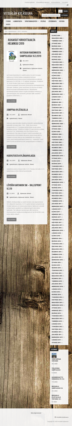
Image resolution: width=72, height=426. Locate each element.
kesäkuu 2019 (56, 163)
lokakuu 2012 (56, 324)
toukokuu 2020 (57, 139)
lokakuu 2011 (56, 340)
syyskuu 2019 (56, 158)
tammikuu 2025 (57, 41)
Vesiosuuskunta (55, 2)
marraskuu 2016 (57, 230)
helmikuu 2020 (56, 147)
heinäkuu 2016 (56, 238)
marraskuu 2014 (57, 286)
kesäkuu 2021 (56, 105)
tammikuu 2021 (57, 118)
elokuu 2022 (56, 75)
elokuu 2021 (56, 99)
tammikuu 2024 (57, 51)
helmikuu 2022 (56, 86)
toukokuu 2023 (57, 62)
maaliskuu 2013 (57, 318)
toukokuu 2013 (57, 316)
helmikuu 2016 (56, 252)
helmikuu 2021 (56, 115)
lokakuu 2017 (56, 209)
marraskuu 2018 (57, 182)
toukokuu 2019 (57, 166)
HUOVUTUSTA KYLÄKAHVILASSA (21, 155)
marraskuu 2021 (57, 94)
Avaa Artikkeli (11, 101)
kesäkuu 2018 (56, 188)
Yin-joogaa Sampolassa (56, 369)
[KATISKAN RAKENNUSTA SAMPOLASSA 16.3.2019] (12, 60)
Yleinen (25, 70)
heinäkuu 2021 (56, 102)
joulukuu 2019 (56, 153)
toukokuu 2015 (57, 270)
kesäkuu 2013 (56, 313)
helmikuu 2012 (56, 332)
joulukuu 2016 (56, 228)
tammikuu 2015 (57, 281)
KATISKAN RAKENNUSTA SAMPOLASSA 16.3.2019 (30, 54)
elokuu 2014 (56, 292)
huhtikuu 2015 (56, 273)
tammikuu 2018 (57, 201)
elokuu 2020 (56, 131)
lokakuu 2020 (56, 126)
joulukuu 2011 (56, 334)
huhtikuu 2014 (56, 300)
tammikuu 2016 (57, 254)
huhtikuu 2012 (56, 329)
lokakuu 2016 (56, 233)
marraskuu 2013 (57, 305)
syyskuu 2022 (56, 73)
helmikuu (24, 31)
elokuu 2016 (56, 236)
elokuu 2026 (56, 35)
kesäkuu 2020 (56, 137)
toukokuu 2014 (57, 297)
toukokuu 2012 (57, 326)
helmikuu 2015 (56, 278)
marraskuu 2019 (57, 155)
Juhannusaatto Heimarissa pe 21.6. (58, 378)
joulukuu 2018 (56, 179)
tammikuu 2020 (57, 150)
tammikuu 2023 (57, 67)
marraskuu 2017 (57, 206)
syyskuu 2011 (56, 342)
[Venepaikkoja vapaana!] (54, 357)
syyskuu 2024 (56, 43)
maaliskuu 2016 (57, 249)
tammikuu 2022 (57, 89)
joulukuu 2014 (56, 284)
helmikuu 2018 (56, 198)
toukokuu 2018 (57, 190)
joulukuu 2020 (56, 121)
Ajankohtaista (12, 31)
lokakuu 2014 (56, 289)
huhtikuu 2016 (56, 246)
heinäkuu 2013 (56, 310)
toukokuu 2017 (57, 219)
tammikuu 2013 (57, 321)
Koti (6, 31)
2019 (19, 31)
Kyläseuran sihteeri (28, 64)
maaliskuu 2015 (57, 276)
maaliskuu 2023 (57, 65)
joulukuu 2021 (56, 91)
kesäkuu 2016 (56, 241)
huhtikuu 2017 (56, 222)
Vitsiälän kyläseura (18, 13)
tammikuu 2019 (57, 177)
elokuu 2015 (56, 265)
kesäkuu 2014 (56, 294)
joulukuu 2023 (56, 54)
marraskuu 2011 (57, 337)
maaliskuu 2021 (57, 113)
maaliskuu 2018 (57, 195)
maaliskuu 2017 (57, 225)
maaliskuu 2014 (57, 302)
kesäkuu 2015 (56, 268)
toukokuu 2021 (57, 107)
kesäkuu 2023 (56, 59)
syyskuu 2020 (56, 129)
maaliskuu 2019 (57, 171)
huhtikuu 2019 (56, 169)
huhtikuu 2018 (56, 193)
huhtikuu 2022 (56, 81)
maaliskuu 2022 (57, 83)
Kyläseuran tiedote (36, 68)
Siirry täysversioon (36, 413)
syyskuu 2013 (56, 308)
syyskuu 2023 (56, 57)
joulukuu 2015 (56, 257)
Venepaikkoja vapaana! (42, 2)
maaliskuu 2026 (57, 38)
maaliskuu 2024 (57, 49)
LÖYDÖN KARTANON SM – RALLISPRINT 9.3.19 (24, 186)
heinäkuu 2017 (56, 214)
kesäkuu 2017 (56, 217)
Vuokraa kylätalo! (30, 2)
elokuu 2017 (56, 212)
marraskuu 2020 (57, 123)
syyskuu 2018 (56, 185)
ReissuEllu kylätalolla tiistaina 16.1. (56, 397)
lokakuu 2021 (56, 97)
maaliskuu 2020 (57, 145)
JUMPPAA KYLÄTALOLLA (17, 109)
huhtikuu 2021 (56, 110)
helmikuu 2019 (56, 174)
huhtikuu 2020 (56, 142)
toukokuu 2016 (57, 244)
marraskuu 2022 (57, 70)
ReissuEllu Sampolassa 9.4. (57, 387)
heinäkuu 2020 (56, 134)
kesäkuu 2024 (56, 46)
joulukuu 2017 (56, 203)
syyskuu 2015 (56, 262)
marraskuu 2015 (57, 260)
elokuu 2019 (56, 161)
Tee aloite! (65, 2)
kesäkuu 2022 (56, 78)
